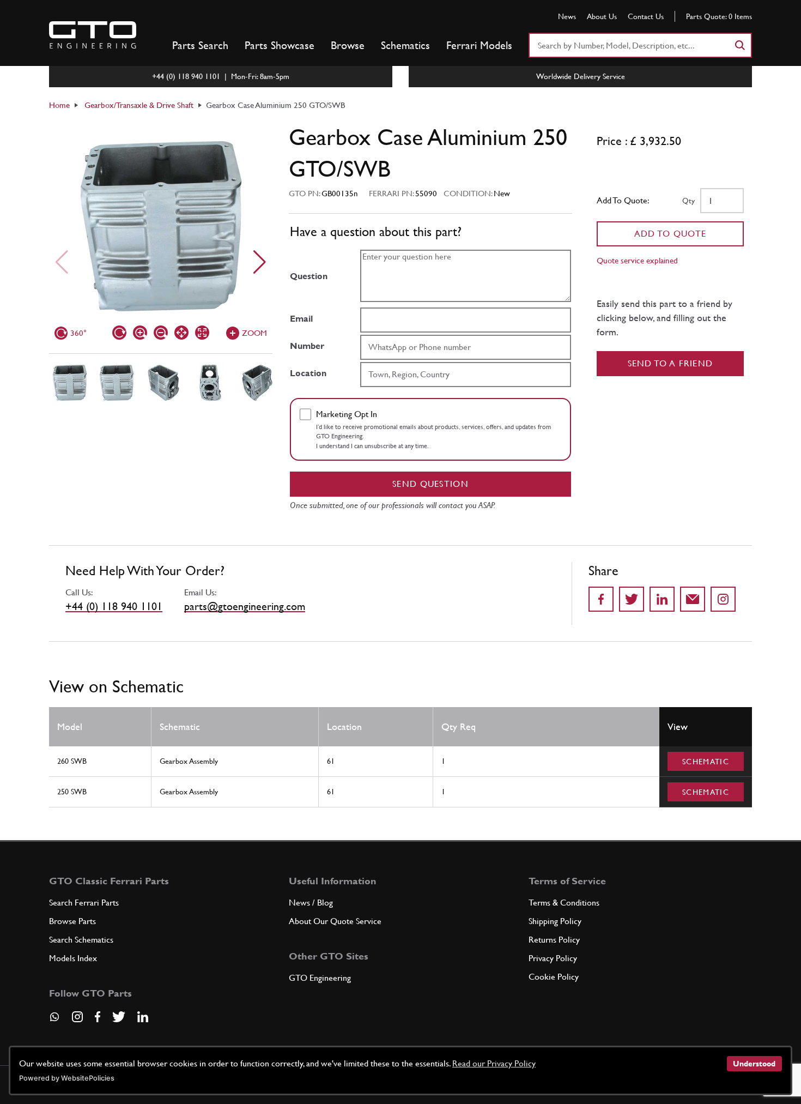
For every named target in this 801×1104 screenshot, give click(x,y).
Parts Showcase (279, 45)
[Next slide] (259, 262)
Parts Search (200, 45)
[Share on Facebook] (601, 599)
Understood (754, 1063)
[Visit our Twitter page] (119, 1017)
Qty (688, 200)
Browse (348, 45)
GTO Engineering (320, 978)
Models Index (73, 958)
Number (307, 346)
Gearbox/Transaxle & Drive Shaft (138, 105)
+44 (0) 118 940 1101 (113, 606)
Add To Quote (670, 233)
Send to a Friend (670, 363)
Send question (430, 484)
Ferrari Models (479, 45)
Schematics (405, 45)
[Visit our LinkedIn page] (143, 1017)
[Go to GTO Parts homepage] (92, 35)
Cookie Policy (554, 977)
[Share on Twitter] (631, 599)
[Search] (739, 45)
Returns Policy (554, 939)
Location (308, 373)
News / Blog (311, 902)
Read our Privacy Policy (494, 1063)
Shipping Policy (555, 921)
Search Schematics (81, 939)
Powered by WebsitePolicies (66, 1078)
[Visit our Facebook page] (97, 1017)
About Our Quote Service (335, 921)
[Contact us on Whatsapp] (54, 1020)
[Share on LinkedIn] (662, 599)
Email (301, 318)
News (567, 16)
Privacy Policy (553, 958)
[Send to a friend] (692, 599)
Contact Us (646, 16)
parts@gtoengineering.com (244, 606)
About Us (602, 16)
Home (59, 105)
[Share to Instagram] (723, 599)
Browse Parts (72, 921)
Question (308, 276)
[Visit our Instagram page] (77, 1017)
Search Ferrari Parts (84, 902)
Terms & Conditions (564, 902)
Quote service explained (637, 260)
